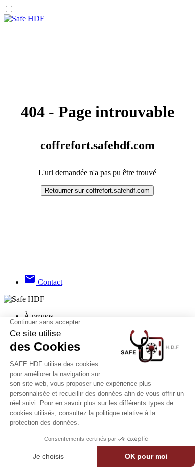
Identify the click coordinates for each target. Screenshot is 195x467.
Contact (43, 282)
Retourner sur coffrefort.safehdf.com (97, 190)
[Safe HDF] (24, 18)
